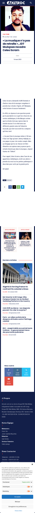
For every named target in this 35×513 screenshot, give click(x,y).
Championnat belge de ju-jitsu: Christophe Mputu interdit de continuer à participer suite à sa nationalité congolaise (10, 245)
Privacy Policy (18, 510)
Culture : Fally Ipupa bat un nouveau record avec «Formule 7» (25, 243)
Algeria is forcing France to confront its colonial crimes (15, 287)
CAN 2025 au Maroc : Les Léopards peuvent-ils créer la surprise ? (16, 309)
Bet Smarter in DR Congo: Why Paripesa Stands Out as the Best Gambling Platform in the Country (16, 299)
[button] (32, 464)
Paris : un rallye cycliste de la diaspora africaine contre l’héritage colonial (17, 319)
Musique (9, 180)
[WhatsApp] (18, 187)
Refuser (17, 502)
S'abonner (9, 377)
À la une (5, 304)
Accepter (17, 497)
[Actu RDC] (17, 2)
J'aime (8, 368)
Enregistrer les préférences (17, 506)
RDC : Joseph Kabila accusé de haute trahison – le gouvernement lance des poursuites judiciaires (17, 330)
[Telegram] (22, 187)
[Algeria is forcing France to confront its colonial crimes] (17, 273)
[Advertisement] (17, 81)
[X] (14, 187)
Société (5, 292)
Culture (6, 34)
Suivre (17, 368)
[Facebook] (10, 187)
